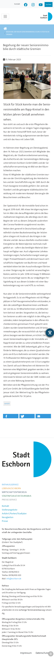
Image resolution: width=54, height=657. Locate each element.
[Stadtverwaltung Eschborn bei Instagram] (33, 5)
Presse (5, 521)
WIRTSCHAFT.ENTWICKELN (14, 492)
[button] (10, 416)
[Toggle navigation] (5, 16)
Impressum (26, 653)
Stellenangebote (9, 510)
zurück (7, 403)
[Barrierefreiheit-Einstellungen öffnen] (50, 332)
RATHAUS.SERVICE (10, 485)
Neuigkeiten (7, 517)
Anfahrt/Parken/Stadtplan (14, 514)
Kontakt (17, 4)
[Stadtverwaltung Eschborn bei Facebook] (26, 5)
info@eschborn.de (13, 578)
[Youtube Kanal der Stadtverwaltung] (41, 5)
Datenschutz (42, 653)
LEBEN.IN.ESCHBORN (11, 488)
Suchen (48, 4)
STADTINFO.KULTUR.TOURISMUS (16, 496)
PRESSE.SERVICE (9, 500)
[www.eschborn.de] (5, 29)
